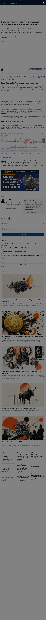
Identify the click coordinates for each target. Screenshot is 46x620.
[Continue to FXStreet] (43, 2)
